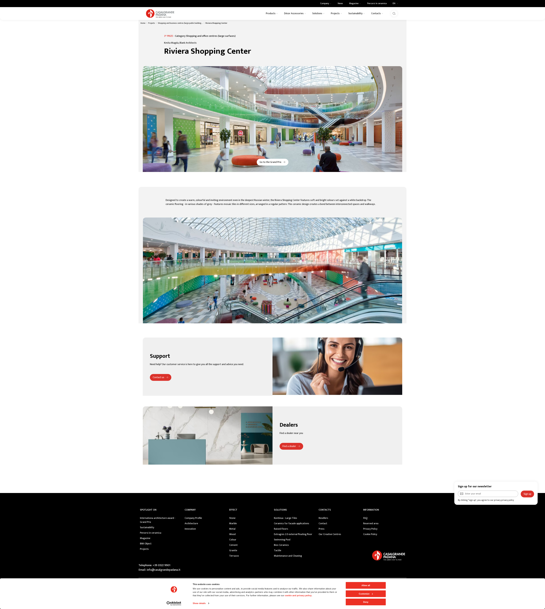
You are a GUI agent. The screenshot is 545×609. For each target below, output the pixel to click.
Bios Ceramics (281, 545)
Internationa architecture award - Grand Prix (157, 520)
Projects (151, 23)
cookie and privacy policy (298, 595)
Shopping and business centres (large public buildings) (180, 23)
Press (321, 529)
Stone (232, 518)
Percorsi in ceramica (150, 533)
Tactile (277, 550)
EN (394, 3)
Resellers (323, 518)
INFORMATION (371, 510)
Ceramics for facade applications (291, 524)
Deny (365, 602)
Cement (233, 545)
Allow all (365, 585)
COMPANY (190, 510)
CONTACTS (325, 510)
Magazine (145, 538)
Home (143, 23)
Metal (232, 529)
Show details (199, 603)
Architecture (191, 524)
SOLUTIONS (280, 510)
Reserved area (370, 524)
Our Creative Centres (330, 534)
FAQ (365, 518)
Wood (232, 534)
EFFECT (233, 510)
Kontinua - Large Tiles (285, 518)
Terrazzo (234, 556)
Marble (233, 524)
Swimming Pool (282, 540)
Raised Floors (281, 529)
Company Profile (193, 518)
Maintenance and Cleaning (288, 556)
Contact (323, 524)
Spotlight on (148, 510)
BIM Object (145, 544)
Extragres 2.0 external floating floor (293, 534)
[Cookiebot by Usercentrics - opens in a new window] (174, 603)
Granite (233, 550)
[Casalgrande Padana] (160, 13)
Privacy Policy (370, 529)
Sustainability (147, 527)
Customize (364, 594)
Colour (232, 540)
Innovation (190, 529)
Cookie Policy (370, 534)
